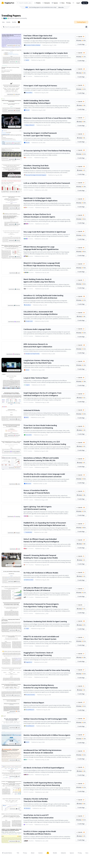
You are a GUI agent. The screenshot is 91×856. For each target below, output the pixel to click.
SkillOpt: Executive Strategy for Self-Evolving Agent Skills (45, 719)
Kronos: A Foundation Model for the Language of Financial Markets (37, 491)
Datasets (47, 3)
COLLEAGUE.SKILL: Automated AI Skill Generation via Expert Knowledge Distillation (41, 312)
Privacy (25, 853)
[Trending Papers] (19, 22)
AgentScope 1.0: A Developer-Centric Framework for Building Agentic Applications (40, 199)
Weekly (8, 22)
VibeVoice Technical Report (34, 702)
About (32, 853)
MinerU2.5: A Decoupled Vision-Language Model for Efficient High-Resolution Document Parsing (42, 264)
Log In (78, 3)
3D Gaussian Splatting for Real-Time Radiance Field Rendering (47, 150)
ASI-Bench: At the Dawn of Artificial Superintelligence (44, 768)
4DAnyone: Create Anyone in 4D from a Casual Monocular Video (47, 118)
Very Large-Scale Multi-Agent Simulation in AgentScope (45, 232)
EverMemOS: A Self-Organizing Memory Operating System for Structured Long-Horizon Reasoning (43, 783)
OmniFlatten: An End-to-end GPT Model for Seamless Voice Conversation (38, 816)
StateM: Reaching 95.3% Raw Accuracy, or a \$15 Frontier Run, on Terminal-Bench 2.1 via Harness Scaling (45, 442)
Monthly (14, 22)
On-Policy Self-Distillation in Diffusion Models (41, 573)
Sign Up (84, 3)
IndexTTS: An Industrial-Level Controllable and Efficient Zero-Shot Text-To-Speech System (41, 637)
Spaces (56, 3)
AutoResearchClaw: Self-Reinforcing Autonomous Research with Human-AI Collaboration (42, 751)
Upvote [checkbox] (81, 36)
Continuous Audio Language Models (37, 329)
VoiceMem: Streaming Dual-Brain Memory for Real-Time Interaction (36, 166)
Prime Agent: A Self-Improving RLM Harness (40, 85)
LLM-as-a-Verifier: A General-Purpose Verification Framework (47, 183)
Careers (40, 853)
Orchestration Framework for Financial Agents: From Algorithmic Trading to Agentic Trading (41, 605)
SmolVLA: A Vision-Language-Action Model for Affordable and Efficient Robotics (40, 832)
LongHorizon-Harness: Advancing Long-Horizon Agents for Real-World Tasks (39, 361)
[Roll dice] (86, 27)
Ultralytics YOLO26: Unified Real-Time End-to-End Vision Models (36, 800)
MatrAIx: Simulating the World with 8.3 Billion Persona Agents (47, 735)
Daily (3, 22)
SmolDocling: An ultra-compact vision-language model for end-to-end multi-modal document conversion (44, 475)
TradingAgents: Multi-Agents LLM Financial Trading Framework (47, 69)
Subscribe (61, 7)
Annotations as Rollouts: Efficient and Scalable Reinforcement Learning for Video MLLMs (41, 459)
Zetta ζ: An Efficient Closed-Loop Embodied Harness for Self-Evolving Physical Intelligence (41, 540)
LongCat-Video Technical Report (36, 378)
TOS (18, 853)
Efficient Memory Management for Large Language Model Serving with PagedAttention (41, 248)
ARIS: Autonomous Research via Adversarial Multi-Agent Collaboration (38, 345)
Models (38, 3)
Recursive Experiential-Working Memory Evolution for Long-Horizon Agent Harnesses (41, 686)
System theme (8, 853)
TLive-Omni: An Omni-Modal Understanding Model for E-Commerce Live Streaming (40, 426)
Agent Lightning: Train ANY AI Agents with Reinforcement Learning (38, 507)
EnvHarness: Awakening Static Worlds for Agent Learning (45, 621)
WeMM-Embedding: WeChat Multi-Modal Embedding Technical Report (37, 101)
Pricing (68, 3)
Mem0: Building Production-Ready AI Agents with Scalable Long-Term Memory (39, 280)
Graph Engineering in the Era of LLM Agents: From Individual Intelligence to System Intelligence (42, 394)
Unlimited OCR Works (32, 410)
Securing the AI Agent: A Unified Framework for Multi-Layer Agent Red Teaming (40, 134)
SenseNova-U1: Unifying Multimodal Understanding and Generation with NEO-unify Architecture (43, 296)
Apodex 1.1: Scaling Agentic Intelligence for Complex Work (46, 53)
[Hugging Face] (48, 853)
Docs (62, 3)
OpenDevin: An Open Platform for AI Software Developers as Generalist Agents (39, 215)
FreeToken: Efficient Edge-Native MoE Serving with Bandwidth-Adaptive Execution (40, 36)
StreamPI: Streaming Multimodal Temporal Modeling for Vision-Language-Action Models (41, 556)
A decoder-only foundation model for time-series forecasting (47, 670)
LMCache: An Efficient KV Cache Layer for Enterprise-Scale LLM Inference (38, 589)
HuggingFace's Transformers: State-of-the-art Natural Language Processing (38, 654)
